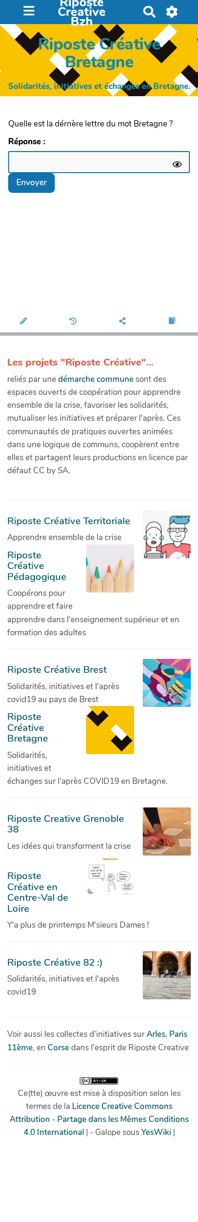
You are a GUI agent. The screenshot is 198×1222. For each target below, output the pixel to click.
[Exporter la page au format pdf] (173, 322)
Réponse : (28, 141)
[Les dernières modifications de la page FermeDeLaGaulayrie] (75, 322)
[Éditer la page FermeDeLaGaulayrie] (25, 322)
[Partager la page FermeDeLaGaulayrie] (123, 322)
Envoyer (31, 182)
